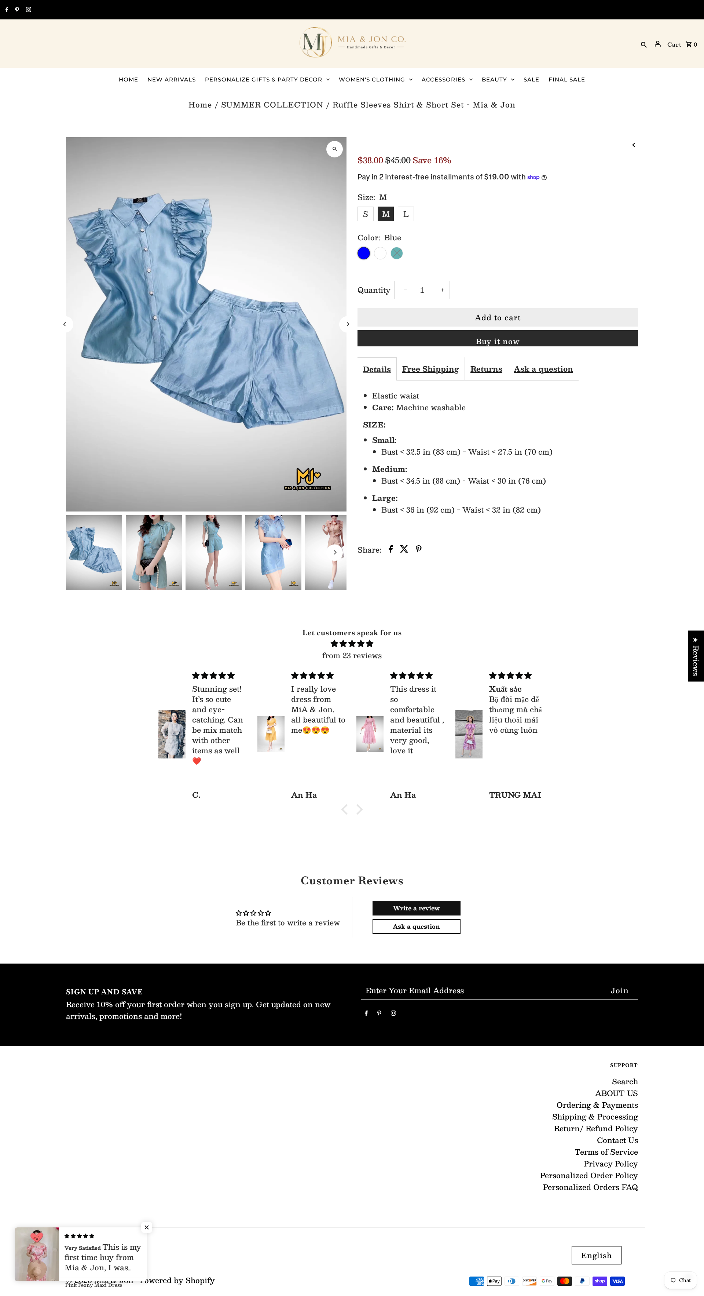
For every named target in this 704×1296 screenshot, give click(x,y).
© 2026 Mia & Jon (101, 1280)
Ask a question (543, 369)
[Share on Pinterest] (419, 550)
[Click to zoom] (334, 149)
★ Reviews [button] (696, 656)
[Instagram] (27, 10)
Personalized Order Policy (589, 1175)
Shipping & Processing (595, 1116)
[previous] (633, 143)
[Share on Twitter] (404, 550)
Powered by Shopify (177, 1280)
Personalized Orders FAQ (590, 1187)
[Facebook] (6, 10)
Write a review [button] (416, 908)
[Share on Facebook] (391, 550)
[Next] (347, 324)
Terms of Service (606, 1152)
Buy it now (498, 340)
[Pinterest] (16, 10)
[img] (352, 643)
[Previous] (65, 324)
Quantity (374, 290)
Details (377, 369)
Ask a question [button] (416, 926)
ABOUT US (616, 1093)
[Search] (644, 44)
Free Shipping (430, 369)
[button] (346, 809)
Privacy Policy (611, 1163)
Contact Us (617, 1140)
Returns (486, 369)
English (596, 1255)
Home (200, 104)
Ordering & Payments (597, 1105)
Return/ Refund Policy (596, 1128)
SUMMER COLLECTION (272, 104)
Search (625, 1081)
